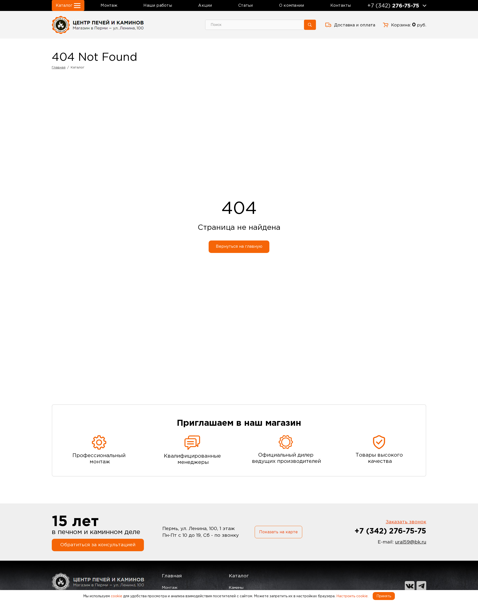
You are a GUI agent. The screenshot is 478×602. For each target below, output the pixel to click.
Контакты (340, 5)
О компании (291, 5)
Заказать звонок (406, 521)
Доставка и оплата (354, 25)
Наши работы (157, 5)
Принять (383, 596)
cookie (116, 596)
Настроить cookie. (352, 596)
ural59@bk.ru (410, 541)
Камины (236, 587)
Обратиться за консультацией (97, 544)
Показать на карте (278, 532)
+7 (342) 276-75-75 (390, 531)
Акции (205, 5)
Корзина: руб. (408, 24)
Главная (172, 575)
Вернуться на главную (239, 246)
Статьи (245, 5)
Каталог (239, 575)
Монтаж (109, 5)
